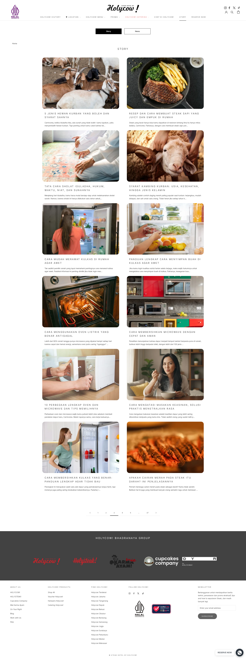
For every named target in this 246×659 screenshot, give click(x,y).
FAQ (12, 622)
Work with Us (15, 618)
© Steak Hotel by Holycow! (123, 655)
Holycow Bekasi (97, 609)
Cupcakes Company (18, 601)
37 (147, 513)
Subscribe (207, 616)
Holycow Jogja (97, 626)
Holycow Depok (97, 605)
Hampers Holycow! (56, 601)
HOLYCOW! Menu (94, 17)
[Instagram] (225, 7)
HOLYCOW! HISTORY (50, 17)
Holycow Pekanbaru (99, 635)
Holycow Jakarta (98, 596)
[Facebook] (229, 7)
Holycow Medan (98, 639)
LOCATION (73, 17)
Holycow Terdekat (98, 592)
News (137, 31)
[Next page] (156, 513)
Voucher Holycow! (55, 596)
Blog (12, 613)
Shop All (51, 592)
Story (182, 17)
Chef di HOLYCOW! (164, 17)
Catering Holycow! (55, 605)
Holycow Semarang (99, 622)
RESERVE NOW (199, 17)
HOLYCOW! (15, 592)
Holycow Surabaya (99, 630)
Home (14, 43)
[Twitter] (234, 7)
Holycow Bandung (98, 618)
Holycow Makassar (99, 643)
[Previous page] (90, 513)
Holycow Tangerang (99, 601)
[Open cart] (238, 12)
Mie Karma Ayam (17, 605)
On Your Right (16, 609)
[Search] (232, 12)
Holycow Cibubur (98, 613)
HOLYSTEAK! (15, 596)
